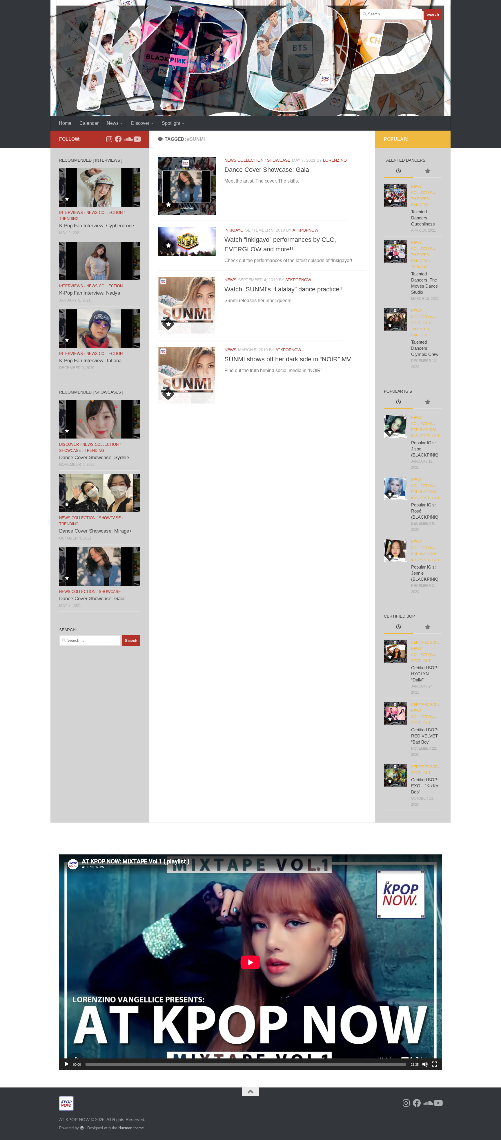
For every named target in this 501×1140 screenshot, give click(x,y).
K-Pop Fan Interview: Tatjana (90, 360)
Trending (69, 219)
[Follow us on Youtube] (136, 139)
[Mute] (425, 1064)
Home (65, 123)
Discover (140, 123)
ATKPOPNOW (305, 230)
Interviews (71, 212)
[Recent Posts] (398, 171)
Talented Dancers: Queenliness (423, 217)
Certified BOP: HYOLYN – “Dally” (424, 673)
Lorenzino (335, 160)
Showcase (278, 160)
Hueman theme (131, 1128)
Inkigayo (234, 230)
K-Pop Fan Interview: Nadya (89, 293)
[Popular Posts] (427, 171)
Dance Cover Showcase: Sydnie (94, 457)
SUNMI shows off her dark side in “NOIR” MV (287, 359)
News (113, 123)
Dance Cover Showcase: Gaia (266, 169)
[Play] (67, 1064)
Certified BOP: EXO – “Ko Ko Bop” (424, 785)
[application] (250, 962)
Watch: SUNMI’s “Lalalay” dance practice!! (283, 289)
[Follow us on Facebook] (118, 139)
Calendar (89, 123)
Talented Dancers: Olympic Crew (424, 348)
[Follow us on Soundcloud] (127, 139)
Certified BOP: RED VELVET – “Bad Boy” (426, 735)
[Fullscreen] (434, 1064)
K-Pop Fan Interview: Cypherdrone (96, 225)
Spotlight (171, 123)
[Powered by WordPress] (82, 1128)
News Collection (244, 160)
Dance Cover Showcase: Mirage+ (95, 531)
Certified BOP (424, 643)
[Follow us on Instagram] (109, 139)
